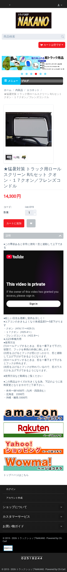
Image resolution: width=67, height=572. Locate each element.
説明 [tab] (8, 235)
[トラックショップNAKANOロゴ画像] (33, 20)
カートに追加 (13, 223)
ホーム (7, 90)
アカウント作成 (14, 498)
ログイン (11, 489)
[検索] (62, 37)
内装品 (19, 90)
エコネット (33, 90)
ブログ (25, 80)
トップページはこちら (16, 475)
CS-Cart (61, 569)
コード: (8, 207)
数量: (6, 212)
